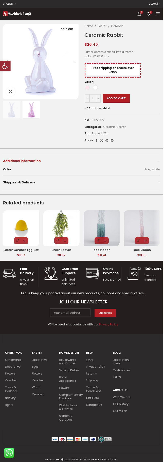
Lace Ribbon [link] (142, 250)
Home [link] (89, 26)
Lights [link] (9, 405)
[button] (74, 61)
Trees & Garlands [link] (11, 389)
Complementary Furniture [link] (69, 396)
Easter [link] (102, 26)
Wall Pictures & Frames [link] (68, 407)
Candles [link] (11, 380)
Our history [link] (121, 404)
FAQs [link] (89, 360)
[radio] (87, 87)
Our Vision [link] (120, 411)
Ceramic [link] (117, 26)
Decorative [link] (13, 367)
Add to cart (116, 98)
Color (89, 82)
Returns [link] (91, 373)
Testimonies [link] (121, 370)
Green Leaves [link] (61, 250)
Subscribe (105, 313)
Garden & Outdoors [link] (66, 417)
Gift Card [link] (92, 398)
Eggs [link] (35, 367)
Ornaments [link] (13, 360)
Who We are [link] (121, 397)
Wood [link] (36, 387)
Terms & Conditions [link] (93, 389)
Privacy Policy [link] (95, 367)
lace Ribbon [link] (101, 250)
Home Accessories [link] (67, 379)
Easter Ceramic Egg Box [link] (21, 250)
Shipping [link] (92, 380)
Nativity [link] (10, 398)
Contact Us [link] (94, 405)
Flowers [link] (10, 373)
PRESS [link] (117, 377)
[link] (5, 66)
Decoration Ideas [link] (121, 361)
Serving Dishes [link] (69, 370)
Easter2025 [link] (99, 133)
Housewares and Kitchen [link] (67, 361)
